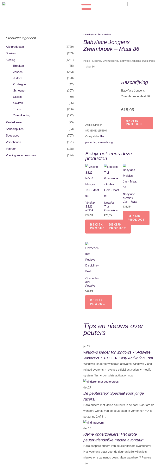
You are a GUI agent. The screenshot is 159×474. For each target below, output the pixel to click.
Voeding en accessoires (21, 155)
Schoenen (19, 90)
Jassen (17, 72)
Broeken (18, 65)
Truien (17, 109)
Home (86, 60)
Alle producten (15, 46)
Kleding (10, 59)
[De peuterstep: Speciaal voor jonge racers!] (101, 381)
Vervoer (11, 148)
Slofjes (17, 96)
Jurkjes (17, 78)
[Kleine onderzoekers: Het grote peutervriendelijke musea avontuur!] (93, 422)
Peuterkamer (14, 122)
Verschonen (13, 142)
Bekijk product (134, 123)
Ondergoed (20, 84)
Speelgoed (12, 135)
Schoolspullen (14, 129)
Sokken (18, 103)
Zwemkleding (21, 115)
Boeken (11, 53)
